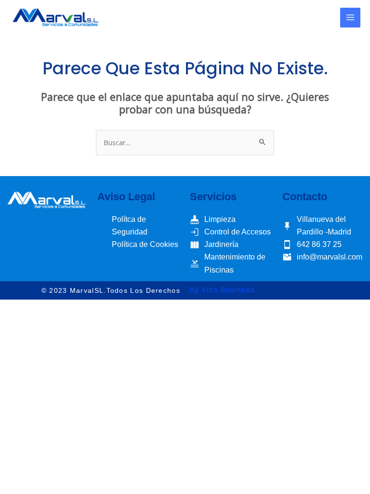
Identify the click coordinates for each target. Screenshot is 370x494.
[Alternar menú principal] (350, 18)
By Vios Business (222, 290)
